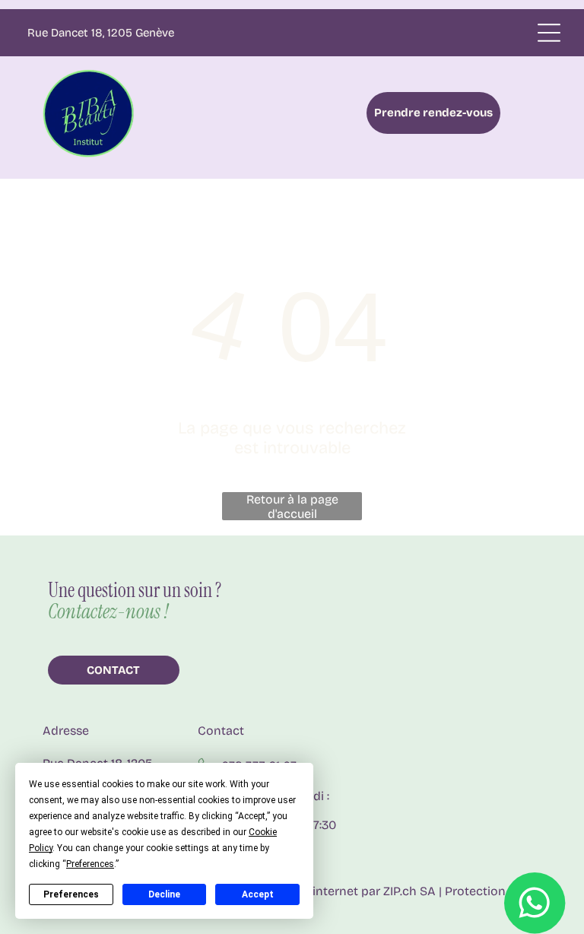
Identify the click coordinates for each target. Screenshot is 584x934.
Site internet (322, 891)
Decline (164, 894)
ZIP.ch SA (409, 891)
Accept (258, 894)
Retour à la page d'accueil (292, 506)
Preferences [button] (90, 864)
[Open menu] (549, 32)
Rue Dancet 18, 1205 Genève (100, 33)
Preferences (71, 894)
